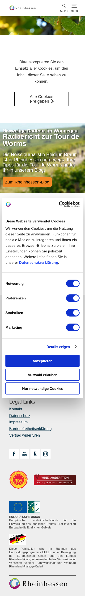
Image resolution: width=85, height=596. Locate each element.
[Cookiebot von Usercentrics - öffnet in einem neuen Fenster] (60, 204)
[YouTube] (24, 454)
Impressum (18, 422)
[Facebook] (14, 454)
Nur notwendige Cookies (42, 389)
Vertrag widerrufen (24, 435)
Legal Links (22, 402)
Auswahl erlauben (42, 375)
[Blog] (35, 454)
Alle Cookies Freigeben (41, 99)
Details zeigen (58, 347)
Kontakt (15, 409)
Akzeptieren (42, 361)
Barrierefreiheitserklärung (30, 429)
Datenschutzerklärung (38, 262)
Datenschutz (19, 416)
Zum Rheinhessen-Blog (27, 182)
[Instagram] (46, 454)
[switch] (73, 298)
